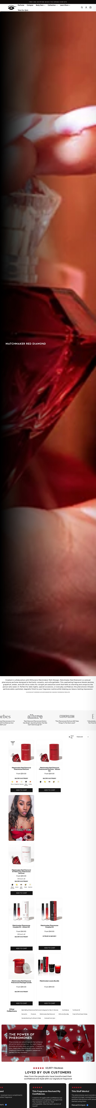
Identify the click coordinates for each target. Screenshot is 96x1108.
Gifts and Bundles (64, 1014)
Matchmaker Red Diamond (47, 1014)
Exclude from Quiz (50, 1018)
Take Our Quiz (23, 10)
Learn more (64, 5)
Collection (52, 5)
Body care (40, 5)
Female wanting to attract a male (31, 1018)
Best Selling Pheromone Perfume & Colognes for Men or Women (40, 1010)
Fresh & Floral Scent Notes (80, 1014)
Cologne (30, 5)
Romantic (24, 1014)
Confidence (65, 1010)
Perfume (21, 5)
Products (33, 1014)
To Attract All (76, 1010)
